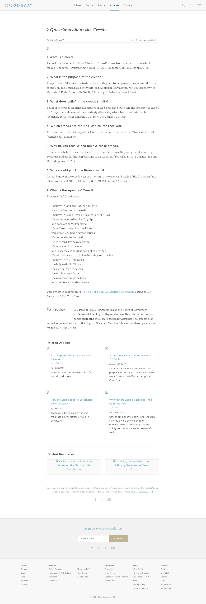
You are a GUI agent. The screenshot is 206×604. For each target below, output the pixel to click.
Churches (53, 577)
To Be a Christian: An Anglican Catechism (108, 291)
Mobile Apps (82, 577)
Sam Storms (74, 469)
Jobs (135, 581)
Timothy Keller (59, 403)
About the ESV (83, 569)
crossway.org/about (143, 491)
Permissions (166, 588)
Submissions (166, 585)
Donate (128, 5)
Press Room (110, 573)
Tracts (101, 5)
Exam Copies (111, 581)
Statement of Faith (141, 577)
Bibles (77, 5)
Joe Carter (57, 363)
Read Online (82, 573)
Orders (164, 577)
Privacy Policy (139, 585)
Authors (24, 581)
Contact (164, 569)
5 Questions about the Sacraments (129, 355)
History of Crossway (141, 573)
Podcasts (109, 569)
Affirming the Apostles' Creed (132, 465)
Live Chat (165, 573)
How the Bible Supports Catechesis (71, 400)
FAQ (163, 581)
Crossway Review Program (117, 577)
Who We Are (138, 569)
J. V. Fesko (115, 407)
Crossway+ (54, 581)
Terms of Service (140, 588)
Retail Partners (55, 569)
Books (89, 5)
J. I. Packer (139, 39)
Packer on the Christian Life (74, 465)
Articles (114, 5)
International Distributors (60, 573)
